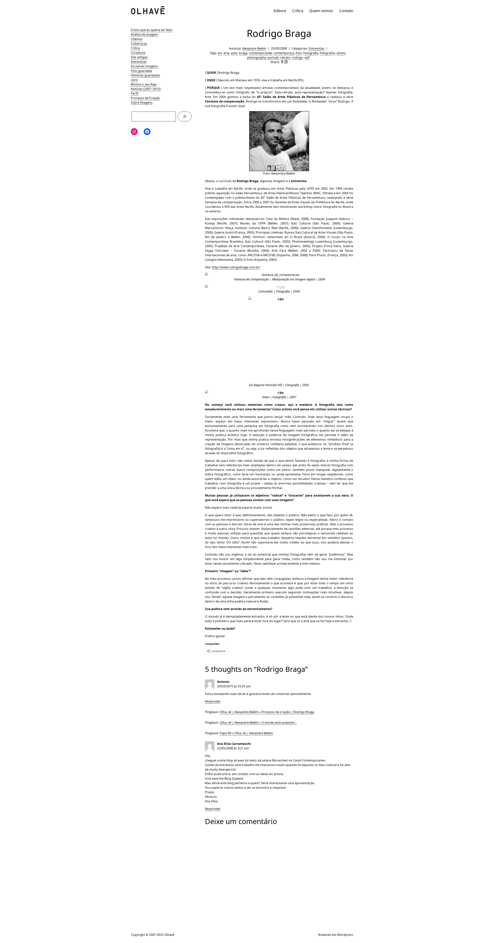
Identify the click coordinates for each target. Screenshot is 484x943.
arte (226, 53)
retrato (285, 57)
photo (341, 53)
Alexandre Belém (254, 48)
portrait (273, 57)
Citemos (137, 39)
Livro (134, 80)
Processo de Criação (145, 98)
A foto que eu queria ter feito (151, 30)
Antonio (223, 682)
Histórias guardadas (145, 75)
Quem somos (321, 10)
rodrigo (297, 57)
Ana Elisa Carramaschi (234, 744)
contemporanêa (260, 53)
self (306, 57)
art (220, 53)
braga (243, 53)
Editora (280, 10)
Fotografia (310, 53)
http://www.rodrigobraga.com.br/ (236, 267)
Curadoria (138, 52)
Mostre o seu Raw (144, 84)
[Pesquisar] (185, 116)
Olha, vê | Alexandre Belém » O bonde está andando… (258, 722)
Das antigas (139, 57)
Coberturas (139, 43)
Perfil (134, 93)
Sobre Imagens (142, 102)
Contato (346, 10)
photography (256, 57)
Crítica (297, 10)
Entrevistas (139, 62)
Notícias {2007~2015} (146, 89)
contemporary (284, 53)
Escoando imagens (144, 66)
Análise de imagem (144, 34)
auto (234, 53)
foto (299, 53)
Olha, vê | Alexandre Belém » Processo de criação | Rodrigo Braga (267, 712)
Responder (213, 701)
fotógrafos (327, 53)
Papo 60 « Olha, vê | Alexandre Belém (246, 733)
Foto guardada (141, 71)
